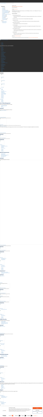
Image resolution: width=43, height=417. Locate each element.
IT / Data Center (3, 265)
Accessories (2, 273)
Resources (2, 381)
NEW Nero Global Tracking (2, 301)
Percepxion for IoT (2, 365)
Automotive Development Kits (4, 323)
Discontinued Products (3, 397)
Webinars (2, 385)
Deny (37, 412)
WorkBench (2, 403)
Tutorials (2, 387)
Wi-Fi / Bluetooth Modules (4, 355)
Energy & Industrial (3, 259)
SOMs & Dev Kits (3, 319)
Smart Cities (1, 257)
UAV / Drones (2, 344)
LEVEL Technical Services (3, 250)
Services (2, 246)
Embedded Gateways (4, 354)
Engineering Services (2, 333)
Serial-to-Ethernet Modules (4, 356)
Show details (35, 415)
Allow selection (37, 410)
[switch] (19, 415)
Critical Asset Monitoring (4, 309)
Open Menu (1, 1)
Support (2, 380)
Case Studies (2, 384)
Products (2, 267)
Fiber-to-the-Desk (3, 266)
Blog (1, 388)
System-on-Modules (3, 321)
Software (2, 268)
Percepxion (1, 282)
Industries (2, 251)
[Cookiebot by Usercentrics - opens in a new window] (4, 415)
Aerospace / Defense (2, 343)
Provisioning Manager (3, 402)
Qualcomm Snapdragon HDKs (4, 322)
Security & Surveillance (3, 258)
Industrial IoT (2, 270)
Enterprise (1, 264)
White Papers (2, 386)
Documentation (1, 395)
